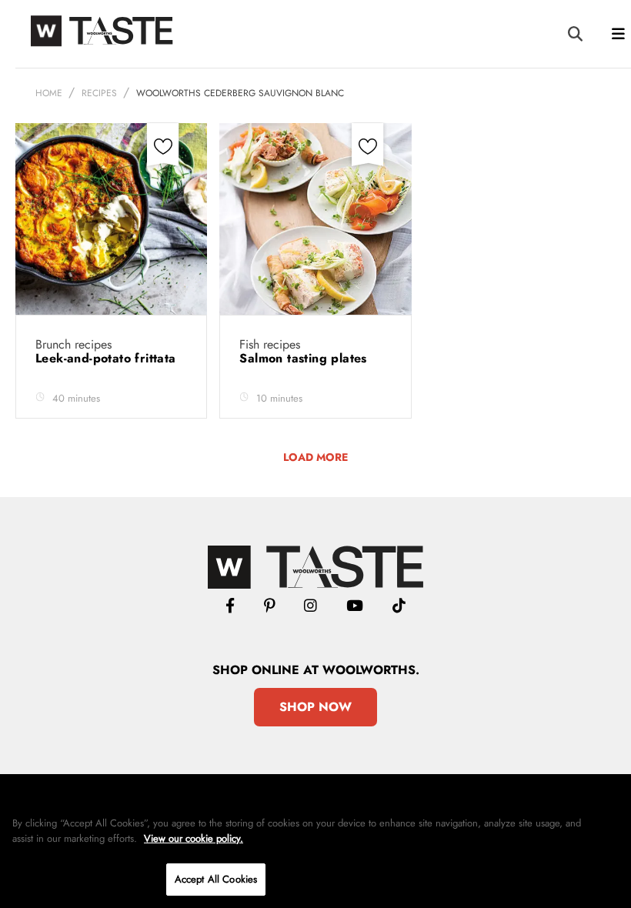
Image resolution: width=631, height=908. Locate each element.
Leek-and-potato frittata (107, 358)
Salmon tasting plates (305, 358)
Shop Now (315, 707)
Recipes (99, 93)
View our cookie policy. (193, 838)
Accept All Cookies (216, 879)
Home (48, 93)
